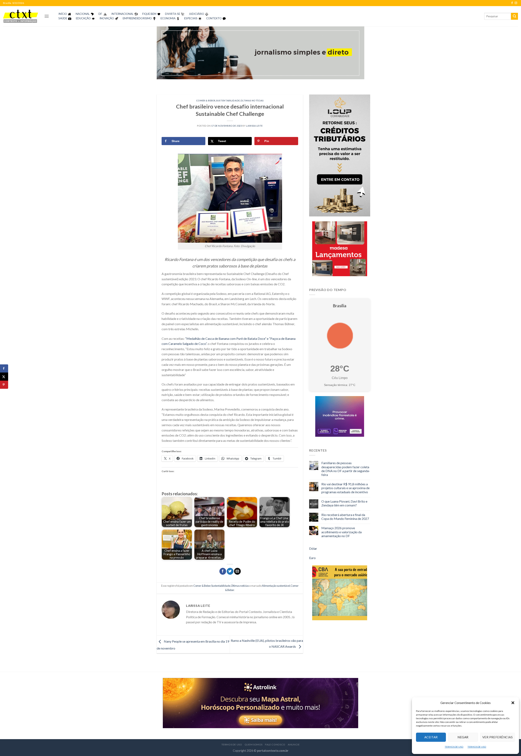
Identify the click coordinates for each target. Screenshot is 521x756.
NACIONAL (83, 13)
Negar (463, 737)
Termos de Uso (231, 744)
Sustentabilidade (228, 100)
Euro (312, 558)
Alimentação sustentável (276, 585)
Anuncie (294, 744)
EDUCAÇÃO (83, 18)
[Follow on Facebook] (512, 3)
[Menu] (46, 16)
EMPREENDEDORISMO (137, 18)
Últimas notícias (252, 100)
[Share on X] (4, 377)
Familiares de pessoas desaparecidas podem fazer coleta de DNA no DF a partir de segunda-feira (345, 469)
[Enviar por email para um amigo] (237, 571)
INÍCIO (62, 13)
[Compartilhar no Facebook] (222, 571)
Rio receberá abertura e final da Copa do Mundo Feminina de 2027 (345, 516)
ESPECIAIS (190, 18)
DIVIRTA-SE (172, 13)
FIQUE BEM (149, 13)
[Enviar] (514, 16)
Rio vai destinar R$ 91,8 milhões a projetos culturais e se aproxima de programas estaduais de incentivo (345, 488)
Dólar (313, 548)
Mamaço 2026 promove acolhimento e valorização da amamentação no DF (341, 532)
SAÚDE (62, 18)
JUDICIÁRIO (196, 13)
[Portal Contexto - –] (20, 16)
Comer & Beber (205, 100)
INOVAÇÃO (107, 18)
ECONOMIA (168, 18)
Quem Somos (254, 744)
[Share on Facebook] (4, 368)
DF (100, 13)
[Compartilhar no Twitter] (230, 571)
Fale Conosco (275, 744)
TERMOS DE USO (454, 746)
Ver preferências (497, 737)
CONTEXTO (214, 18)
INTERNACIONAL (122, 13)
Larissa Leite (254, 125)
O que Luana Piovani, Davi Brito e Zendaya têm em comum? (344, 503)
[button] (513, 703)
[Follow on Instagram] (516, 3)
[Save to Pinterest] (4, 385)
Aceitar (431, 737)
